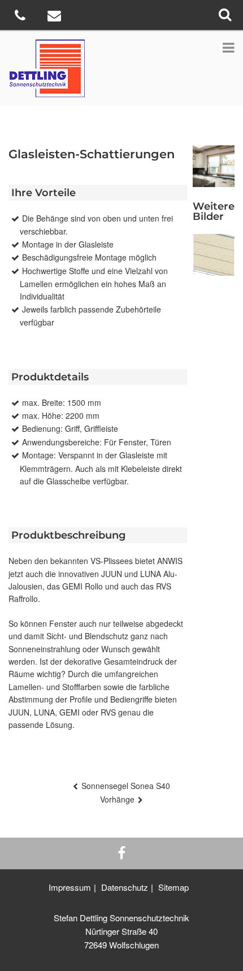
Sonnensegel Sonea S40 (125, 785)
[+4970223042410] (21, 17)
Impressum (70, 887)
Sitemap (173, 887)
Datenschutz (124, 887)
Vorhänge (117, 799)
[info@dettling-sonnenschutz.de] (56, 17)
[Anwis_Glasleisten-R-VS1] (213, 255)
